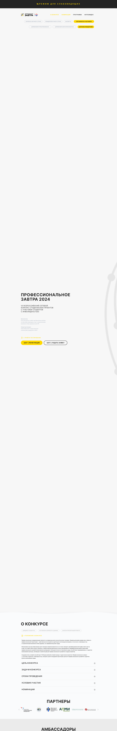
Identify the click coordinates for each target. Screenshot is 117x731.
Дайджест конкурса (29, 630)
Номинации (66, 14)
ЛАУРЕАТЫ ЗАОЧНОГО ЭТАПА (33, 21)
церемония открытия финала (40, 26)
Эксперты (68, 21)
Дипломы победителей (86, 26)
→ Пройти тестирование (32, 337)
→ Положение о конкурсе (32, 635)
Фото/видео (89, 14)
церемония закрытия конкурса (64, 26)
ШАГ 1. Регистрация (32, 343)
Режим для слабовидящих (59, 4)
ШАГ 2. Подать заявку (55, 343)
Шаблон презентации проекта (71, 630)
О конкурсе (54, 14)
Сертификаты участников (84, 21)
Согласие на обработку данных (48, 630)
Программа (77, 14)
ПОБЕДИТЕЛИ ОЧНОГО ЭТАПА (53, 21)
